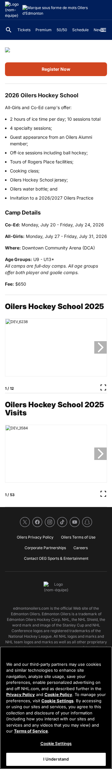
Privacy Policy (20, 694)
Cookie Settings (57, 700)
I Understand (56, 759)
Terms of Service (31, 730)
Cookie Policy (58, 694)
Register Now (56, 69)
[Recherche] (8, 30)
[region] (56, 707)
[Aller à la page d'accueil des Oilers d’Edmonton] (12, 10)
